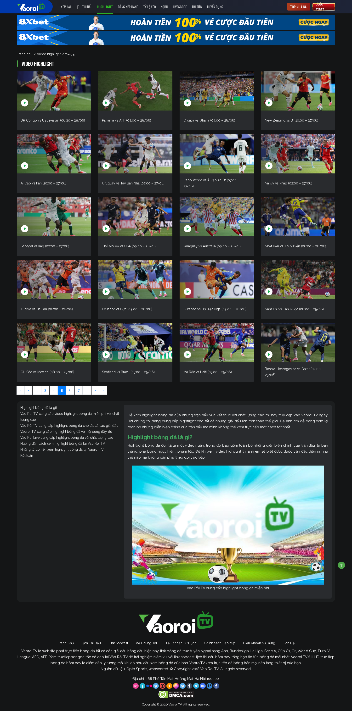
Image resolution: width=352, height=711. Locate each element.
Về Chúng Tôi (146, 643)
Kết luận (26, 455)
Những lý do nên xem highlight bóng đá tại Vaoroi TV (62, 449)
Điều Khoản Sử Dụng (181, 643)
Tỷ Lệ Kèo (149, 6)
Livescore (180, 6)
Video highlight (49, 54)
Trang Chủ (66, 643)
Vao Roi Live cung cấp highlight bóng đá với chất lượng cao (66, 437)
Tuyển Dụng (215, 6)
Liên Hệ (289, 643)
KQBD (164, 6)
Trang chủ (24, 54)
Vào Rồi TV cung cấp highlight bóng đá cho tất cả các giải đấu (69, 426)
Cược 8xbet (319, 7)
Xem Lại (66, 6)
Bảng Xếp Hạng (128, 6)
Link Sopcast (118, 643)
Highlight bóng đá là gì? (38, 408)
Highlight (105, 6)
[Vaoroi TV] (36, 6)
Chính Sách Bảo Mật (219, 643)
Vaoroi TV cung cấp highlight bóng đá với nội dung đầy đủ (66, 431)
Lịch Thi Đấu (83, 6)
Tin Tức (197, 6)
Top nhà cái (298, 6)
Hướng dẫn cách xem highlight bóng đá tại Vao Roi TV (62, 443)
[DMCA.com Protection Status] (176, 694)
